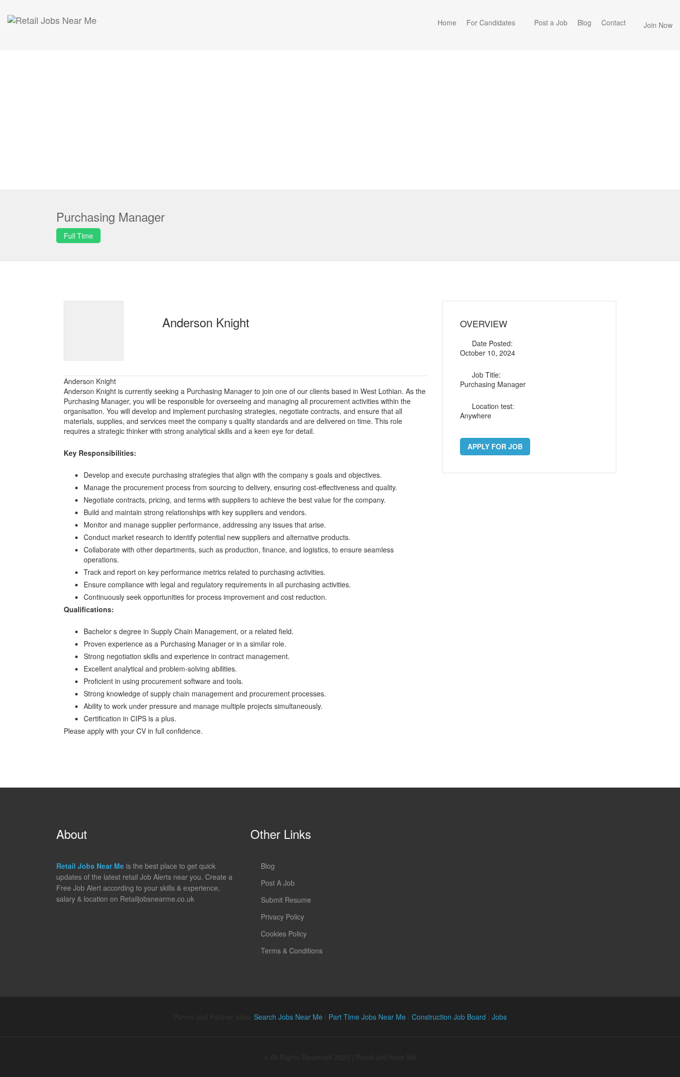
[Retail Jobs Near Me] (52, 25)
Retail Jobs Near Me (90, 866)
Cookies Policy (284, 934)
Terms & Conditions (292, 950)
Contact (613, 22)
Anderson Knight (205, 322)
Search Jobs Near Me (288, 1017)
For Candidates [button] (490, 22)
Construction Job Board (449, 1017)
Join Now (658, 25)
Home (447, 22)
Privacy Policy (282, 917)
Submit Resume (286, 900)
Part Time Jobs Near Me (367, 1017)
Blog (584, 22)
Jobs (499, 1017)
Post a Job (550, 22)
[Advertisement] (340, 120)
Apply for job (495, 446)
